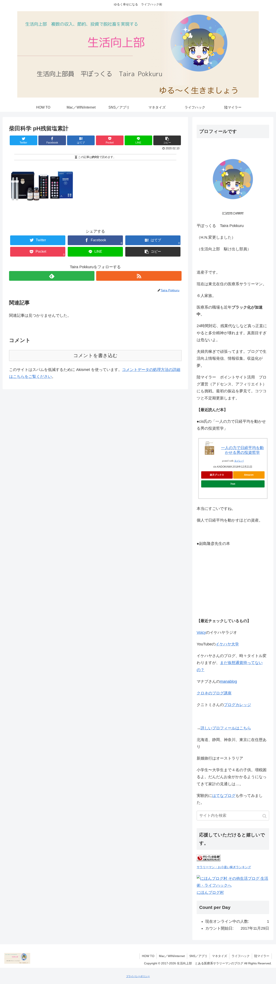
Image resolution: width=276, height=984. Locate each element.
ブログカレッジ (237, 705)
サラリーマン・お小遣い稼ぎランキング (224, 867)
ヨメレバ (239, 461)
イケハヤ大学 (227, 644)
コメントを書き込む (95, 355)
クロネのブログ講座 (214, 693)
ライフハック (241, 956)
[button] (265, 816)
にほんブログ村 (210, 892)
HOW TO (148, 956)
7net (232, 484)
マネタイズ (219, 956)
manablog (228, 681)
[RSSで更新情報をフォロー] (139, 276)
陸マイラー (261, 956)
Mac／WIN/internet (172, 956)
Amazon (249, 474)
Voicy (201, 632)
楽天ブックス (217, 474)
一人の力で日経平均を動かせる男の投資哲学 (242, 450)
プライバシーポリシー (138, 976)
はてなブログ (223, 795)
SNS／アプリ (198, 956)
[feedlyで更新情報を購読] (51, 276)
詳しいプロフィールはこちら (226, 728)
